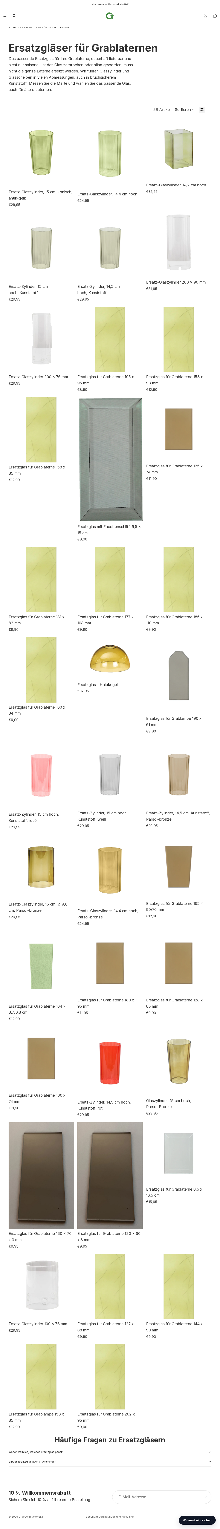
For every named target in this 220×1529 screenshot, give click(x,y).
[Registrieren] (204, 1497)
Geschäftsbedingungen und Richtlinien (110, 1516)
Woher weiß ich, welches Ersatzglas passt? (36, 1452)
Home (13, 27)
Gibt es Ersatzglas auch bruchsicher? (32, 1461)
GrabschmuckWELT (31, 1516)
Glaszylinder (110, 71)
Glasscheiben (20, 77)
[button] (185, 109)
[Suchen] (14, 15)
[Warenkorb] (215, 15)
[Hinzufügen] (67, 180)
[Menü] (5, 16)
